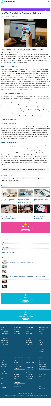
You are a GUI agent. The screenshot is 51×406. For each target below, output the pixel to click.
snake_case (41, 342)
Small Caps (3, 362)
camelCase (41, 338)
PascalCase (41, 340)
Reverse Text (3, 371)
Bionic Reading (4, 373)
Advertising (41, 360)
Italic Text (3, 359)
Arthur (3, 16)
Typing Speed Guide (30, 371)
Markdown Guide (29, 378)
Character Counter (6, 244)
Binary (2, 378)
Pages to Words (17, 331)
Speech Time (16, 338)
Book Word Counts (29, 380)
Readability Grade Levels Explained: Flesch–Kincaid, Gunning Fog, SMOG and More (24, 200)
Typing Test (28, 359)
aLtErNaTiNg (41, 351)
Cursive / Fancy (4, 364)
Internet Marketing (18, 145)
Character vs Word (42, 376)
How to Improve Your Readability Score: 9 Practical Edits (20, 262)
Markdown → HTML (17, 378)
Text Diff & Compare (18, 366)
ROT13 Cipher (16, 371)
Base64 (15, 372)
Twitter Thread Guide (30, 376)
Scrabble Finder (16, 384)
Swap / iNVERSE (42, 349)
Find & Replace (16, 364)
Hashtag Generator (29, 344)
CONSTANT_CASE (42, 346)
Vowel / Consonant (4, 342)
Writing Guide (28, 372)
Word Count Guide (29, 367)
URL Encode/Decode (17, 374)
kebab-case (41, 344)
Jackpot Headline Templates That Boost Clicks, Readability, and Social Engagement (41, 216)
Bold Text (3, 357)
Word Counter (5, 242)
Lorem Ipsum (28, 329)
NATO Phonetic (4, 382)
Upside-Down (3, 369)
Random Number (29, 335)
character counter (22, 89)
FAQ (39, 383)
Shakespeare (3, 387)
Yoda (2, 385)
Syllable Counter (4, 338)
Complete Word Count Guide (8, 252)
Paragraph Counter (4, 340)
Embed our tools (42, 388)
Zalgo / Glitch (3, 368)
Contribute (41, 359)
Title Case (41, 335)
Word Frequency (4, 335)
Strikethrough (3, 360)
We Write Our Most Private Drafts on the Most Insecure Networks (22, 282)
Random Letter (29, 333)
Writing (8, 6)
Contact (40, 357)
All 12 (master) (41, 329)
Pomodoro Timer (29, 357)
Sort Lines (15, 360)
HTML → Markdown (17, 380)
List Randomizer (29, 338)
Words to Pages (5, 247)
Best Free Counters (42, 374)
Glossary (40, 384)
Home (2, 6)
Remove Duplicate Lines (18, 357)
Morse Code (3, 380)
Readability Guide (29, 369)
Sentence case (41, 337)
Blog (5, 6)
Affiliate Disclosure (42, 366)
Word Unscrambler (17, 386)
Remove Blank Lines (17, 359)
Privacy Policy (41, 362)
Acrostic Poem (29, 342)
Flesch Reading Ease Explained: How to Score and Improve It (21, 272)
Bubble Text (3, 366)
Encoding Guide (29, 374)
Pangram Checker (4, 344)
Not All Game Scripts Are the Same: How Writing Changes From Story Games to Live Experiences (8, 216)
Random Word (28, 331)
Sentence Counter (4, 337)
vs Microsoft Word (42, 371)
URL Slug (27, 346)
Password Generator (30, 337)
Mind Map (28, 360)
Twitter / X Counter (4, 333)
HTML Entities (16, 376)
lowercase (41, 333)
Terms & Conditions (42, 364)
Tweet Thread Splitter (30, 362)
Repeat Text (28, 340)
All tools (40, 386)
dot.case (40, 347)
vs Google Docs (42, 372)
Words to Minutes (17, 333)
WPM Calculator (17, 337)
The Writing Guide (15, 169)
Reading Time (5, 249)
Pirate (2, 383)
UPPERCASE (41, 331)
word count (13, 62)
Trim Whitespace (17, 362)
